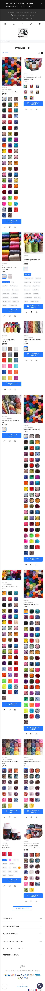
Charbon (5, 864)
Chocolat (12, 864)
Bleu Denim (27, 290)
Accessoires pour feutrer (31, 844)
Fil (3, 265)
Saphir (4, 875)
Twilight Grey (13, 286)
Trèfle (15, 871)
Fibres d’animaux (7, 90)
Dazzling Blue (14, 297)
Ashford (4, 88)
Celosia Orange (6, 301)
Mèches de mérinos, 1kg (31, 605)
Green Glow (16, 301)
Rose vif (5, 860)
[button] (33, 990)
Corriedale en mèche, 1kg (9, 92)
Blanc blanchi (6, 282)
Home (2, 41)
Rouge (9, 871)
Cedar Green (6, 294)
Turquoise (11, 875)
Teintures (5, 845)
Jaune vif (16, 860)
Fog (13, 282)
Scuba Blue (5, 297)
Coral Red (35, 294)
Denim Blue (14, 294)
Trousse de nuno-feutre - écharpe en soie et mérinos (32, 847)
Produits (8, 41)
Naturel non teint (28, 278)
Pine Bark (5, 286)
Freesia (4, 305)
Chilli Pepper (15, 290)
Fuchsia (4, 867)
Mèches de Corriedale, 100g (32, 429)
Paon (4, 871)
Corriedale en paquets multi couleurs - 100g (32, 78)
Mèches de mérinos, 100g (9, 586)
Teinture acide (6, 847)
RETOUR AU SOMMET (22, 986)
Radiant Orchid (13, 305)
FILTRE (6, 53)
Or (9, 867)
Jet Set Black (6, 290)
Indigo (14, 867)
